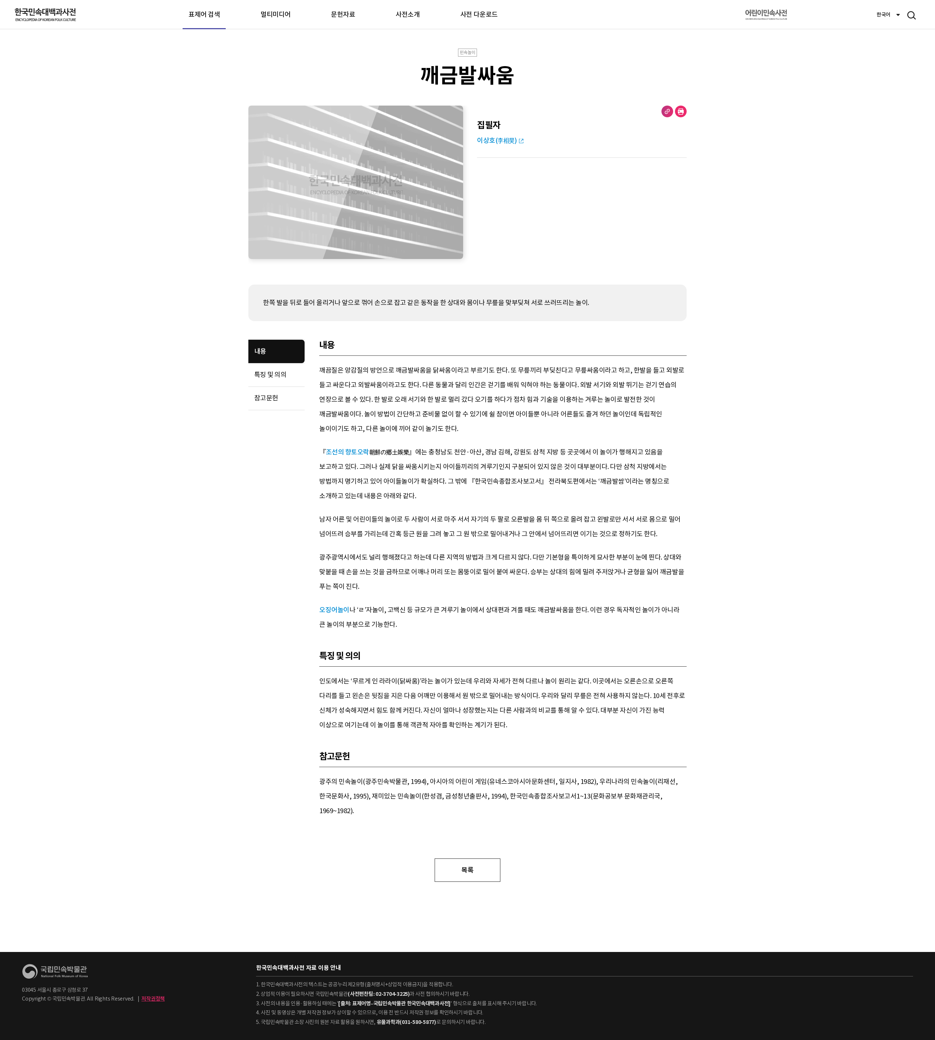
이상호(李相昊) (497, 140)
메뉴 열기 (911, 15)
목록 (467, 870)
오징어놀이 (334, 610)
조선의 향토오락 (347, 452)
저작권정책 (153, 998)
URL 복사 (667, 111)
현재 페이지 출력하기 (681, 111)
